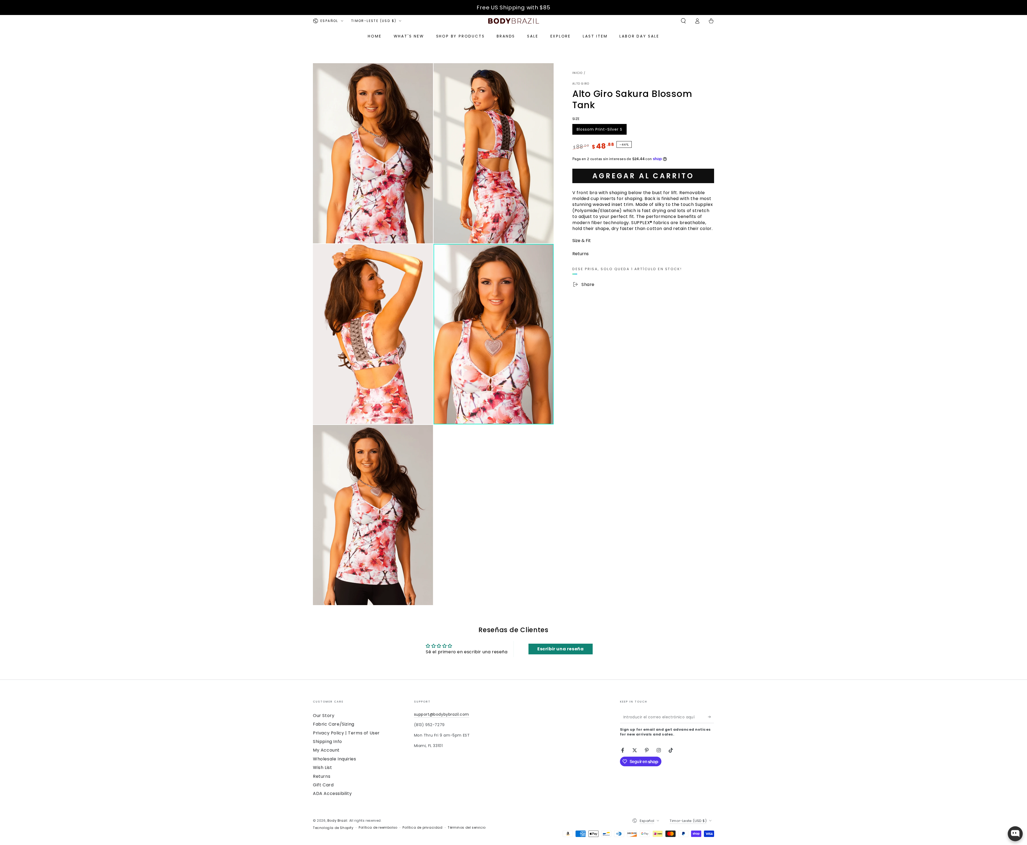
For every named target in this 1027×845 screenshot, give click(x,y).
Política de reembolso (378, 827)
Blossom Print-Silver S (599, 131)
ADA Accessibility (332, 793)
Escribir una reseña (560, 649)
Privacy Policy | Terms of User (346, 733)
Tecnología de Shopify (333, 828)
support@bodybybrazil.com (441, 714)
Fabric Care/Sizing (333, 724)
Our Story (323, 715)
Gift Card (323, 785)
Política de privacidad (422, 827)
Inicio (577, 73)
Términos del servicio (467, 827)
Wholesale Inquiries (334, 759)
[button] (683, 21)
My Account (326, 750)
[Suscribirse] (711, 717)
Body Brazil (337, 820)
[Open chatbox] (1015, 833)
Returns (321, 776)
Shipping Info (327, 741)
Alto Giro (580, 84)
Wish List (322, 767)
